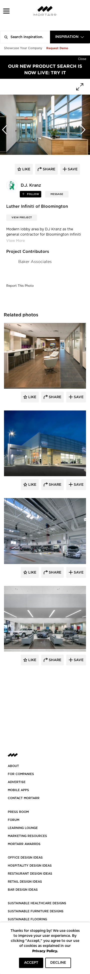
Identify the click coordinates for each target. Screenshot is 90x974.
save (72, 169)
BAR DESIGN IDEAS (23, 889)
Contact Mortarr (24, 798)
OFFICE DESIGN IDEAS (25, 857)
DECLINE (58, 962)
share (48, 169)
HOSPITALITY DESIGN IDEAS (30, 865)
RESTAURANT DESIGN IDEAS (30, 873)
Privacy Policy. (45, 951)
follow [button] (32, 194)
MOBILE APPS (18, 790)
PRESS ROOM (18, 811)
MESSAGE (56, 194)
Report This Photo (20, 285)
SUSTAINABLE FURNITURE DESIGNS (36, 911)
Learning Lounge (23, 827)
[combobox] (70, 37)
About (13, 766)
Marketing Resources (27, 836)
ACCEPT (31, 962)
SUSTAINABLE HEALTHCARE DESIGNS (37, 903)
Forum (13, 819)
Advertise (17, 782)
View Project (22, 217)
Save (78, 397)
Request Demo (57, 48)
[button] (6, 11)
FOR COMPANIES (21, 774)
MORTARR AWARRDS (24, 844)
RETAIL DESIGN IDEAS (25, 881)
